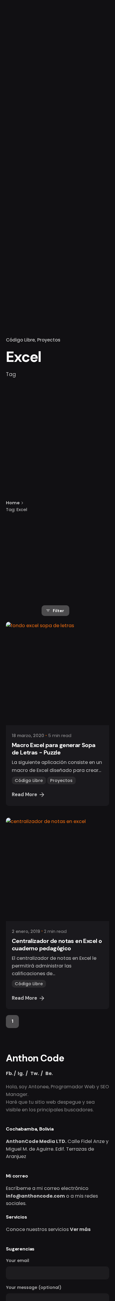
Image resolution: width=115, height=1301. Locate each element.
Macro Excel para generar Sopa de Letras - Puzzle (54, 748)
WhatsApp (63, 78)
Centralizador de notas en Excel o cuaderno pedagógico (57, 944)
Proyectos (48, 340)
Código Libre (20, 340)
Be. (49, 1073)
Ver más (80, 1229)
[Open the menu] (14, 78)
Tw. (34, 1073)
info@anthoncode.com (35, 1196)
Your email (17, 1260)
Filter (58, 610)
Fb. (9, 1073)
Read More (24, 794)
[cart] (104, 78)
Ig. (21, 1073)
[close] (51, 474)
